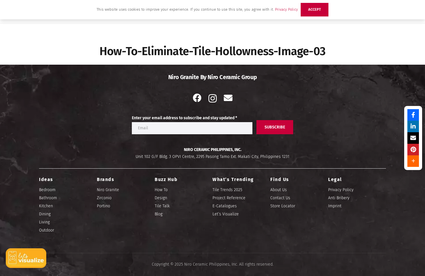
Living (44, 222)
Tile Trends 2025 (227, 189)
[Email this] (413, 138)
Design (161, 197)
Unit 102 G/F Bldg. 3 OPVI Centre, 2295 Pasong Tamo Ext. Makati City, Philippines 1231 (212, 156)
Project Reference (228, 197)
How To (161, 189)
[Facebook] (197, 98)
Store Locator (282, 206)
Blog (158, 214)
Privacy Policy (341, 189)
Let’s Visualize (225, 214)
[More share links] (413, 161)
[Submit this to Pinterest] (413, 149)
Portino (103, 206)
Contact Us (280, 197)
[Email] (228, 98)
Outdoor (46, 230)
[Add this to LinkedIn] (413, 126)
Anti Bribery (339, 197)
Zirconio (104, 197)
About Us (278, 189)
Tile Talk (162, 206)
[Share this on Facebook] (413, 115)
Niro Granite (108, 189)
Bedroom (47, 189)
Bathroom (48, 197)
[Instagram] (212, 98)
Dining (45, 214)
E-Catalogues (224, 206)
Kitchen (46, 206)
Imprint (334, 206)
